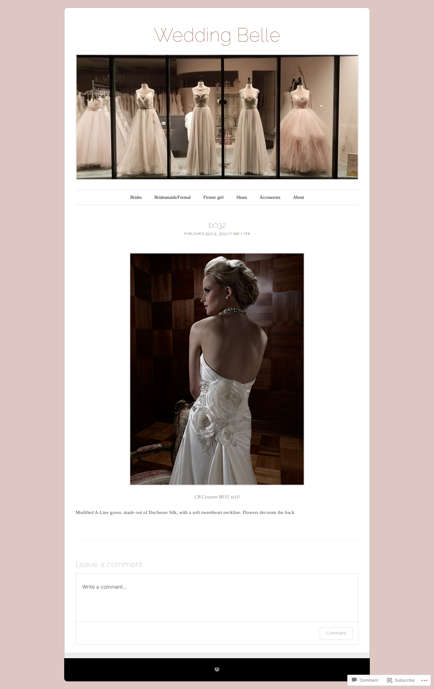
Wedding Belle (217, 35)
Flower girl (213, 197)
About (298, 197)
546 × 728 (241, 233)
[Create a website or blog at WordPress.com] (217, 669)
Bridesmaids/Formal (172, 197)
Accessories (270, 197)
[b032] (217, 369)
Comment (336, 633)
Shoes (241, 197)
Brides (136, 197)
